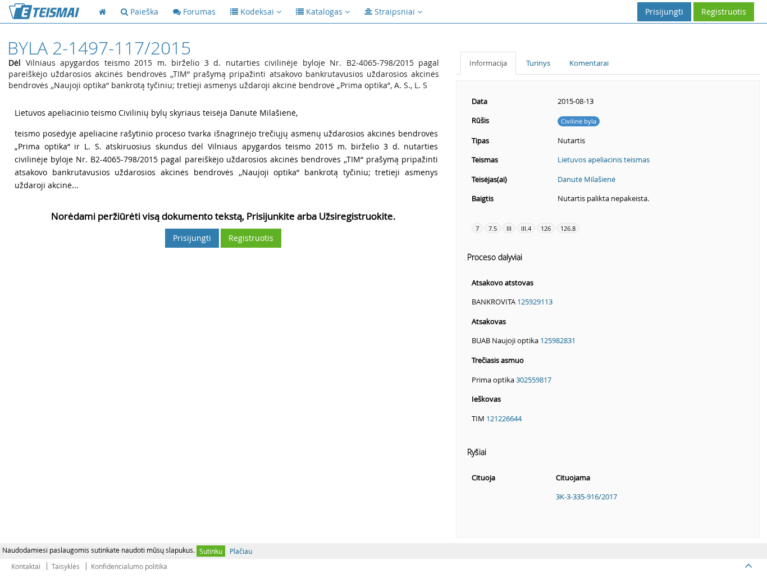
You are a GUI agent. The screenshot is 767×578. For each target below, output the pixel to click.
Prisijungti (664, 11)
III (509, 228)
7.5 (492, 228)
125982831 (558, 340)
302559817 (533, 380)
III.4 (526, 228)
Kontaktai (25, 566)
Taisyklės (66, 566)
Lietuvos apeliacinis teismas (604, 159)
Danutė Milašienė (586, 179)
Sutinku (210, 551)
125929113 (535, 302)
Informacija (488, 63)
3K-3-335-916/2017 (586, 496)
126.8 (568, 228)
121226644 (504, 418)
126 (546, 228)
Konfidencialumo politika (129, 566)
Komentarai (589, 63)
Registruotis (723, 11)
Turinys (538, 63)
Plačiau (241, 551)
